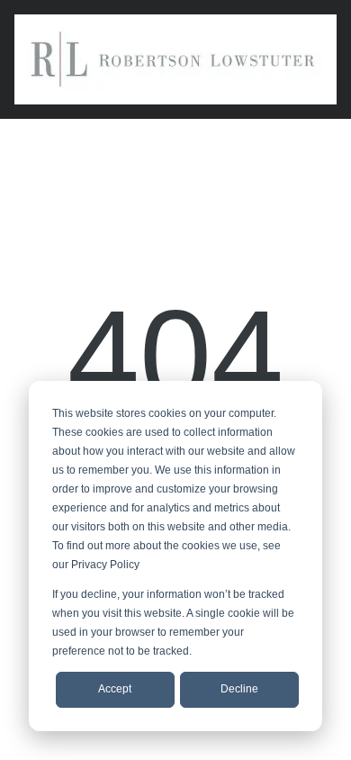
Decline (239, 689)
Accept (114, 689)
